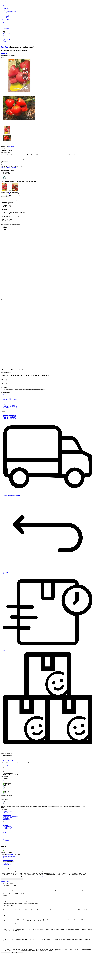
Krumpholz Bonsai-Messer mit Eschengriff (11, 406)
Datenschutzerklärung (38, 876)
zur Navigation (6, 1)
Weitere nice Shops (7, 864)
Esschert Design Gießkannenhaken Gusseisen (12, 413)
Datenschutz (5, 857)
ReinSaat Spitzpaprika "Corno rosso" (9, 193)
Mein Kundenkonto (7, 815)
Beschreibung (4, 197)
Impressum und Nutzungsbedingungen (10, 856)
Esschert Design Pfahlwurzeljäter (9, 415)
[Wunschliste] (4, 30)
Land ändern (10, 852)
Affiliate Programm (7, 834)
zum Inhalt (5, 2)
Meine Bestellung (6, 812)
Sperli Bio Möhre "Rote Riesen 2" (10, 407)
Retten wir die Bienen (7, 394)
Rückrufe (5, 835)
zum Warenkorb (6, 3)
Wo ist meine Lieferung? (8, 827)
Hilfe (4, 10)
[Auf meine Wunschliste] (1, 162)
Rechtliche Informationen (7, 227)
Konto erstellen (6, 28)
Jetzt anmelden (6, 23)
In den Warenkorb (4, 161)
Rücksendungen (9, 12)
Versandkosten (8, 13)
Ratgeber (5, 832)
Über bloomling (6, 840)
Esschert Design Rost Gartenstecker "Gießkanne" (13, 418)
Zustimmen (13, 952)
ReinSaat (4, 47)
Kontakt (7, 16)
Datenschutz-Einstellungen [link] (8, 861)
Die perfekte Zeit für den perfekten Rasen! (11, 395)
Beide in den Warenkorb (5, 196)
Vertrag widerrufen (4, 866)
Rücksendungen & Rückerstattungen (10, 816)
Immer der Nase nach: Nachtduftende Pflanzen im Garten (14, 397)
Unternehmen (5, 863)
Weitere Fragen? (6, 819)
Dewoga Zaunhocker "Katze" (9, 405)
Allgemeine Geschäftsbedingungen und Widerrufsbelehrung (15, 858)
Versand (5, 8)
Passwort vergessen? (7, 826)
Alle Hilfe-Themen (9, 17)
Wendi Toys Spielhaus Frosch (9, 408)
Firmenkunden (6, 818)
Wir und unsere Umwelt (8, 842)
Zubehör (3, 226)
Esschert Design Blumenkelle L (9, 416)
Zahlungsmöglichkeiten (10, 15)
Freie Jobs (5, 844)
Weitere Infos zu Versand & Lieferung (8, 167)
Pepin (4, 404)
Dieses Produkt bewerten (5, 372)
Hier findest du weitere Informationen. (8, 760)
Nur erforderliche (19, 952)
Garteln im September (7, 398)
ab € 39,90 (14, 6)
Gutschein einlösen (7, 828)
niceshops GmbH (9, 854)
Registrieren (5, 825)
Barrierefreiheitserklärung (8, 860)
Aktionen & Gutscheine (8, 817)
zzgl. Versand (11, 146)
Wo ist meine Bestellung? (11, 11)
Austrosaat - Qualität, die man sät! (10, 399)
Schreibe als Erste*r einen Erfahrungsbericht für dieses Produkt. (31, 389)
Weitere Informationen (6, 222)
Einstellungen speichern (5, 952)
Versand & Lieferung (7, 813)
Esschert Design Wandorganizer (9, 417)
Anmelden (5, 823)
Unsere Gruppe (6, 841)
